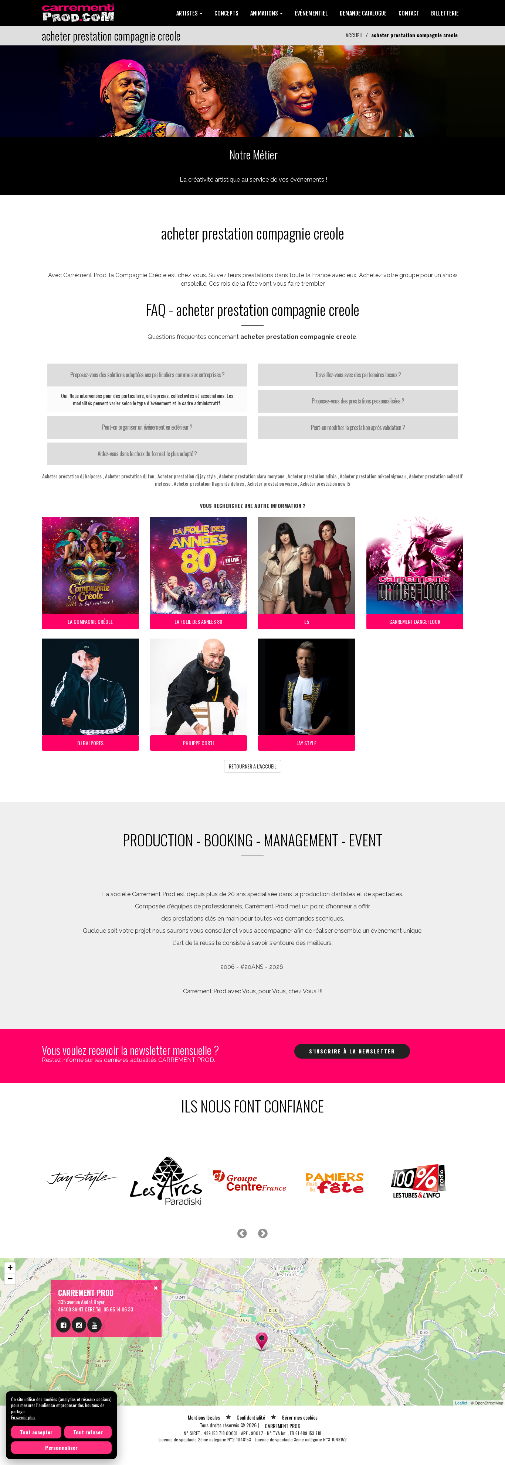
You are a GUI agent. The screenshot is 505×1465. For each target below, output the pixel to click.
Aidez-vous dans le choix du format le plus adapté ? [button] (147, 453)
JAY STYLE (306, 743)
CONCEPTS (226, 13)
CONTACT (409, 13)
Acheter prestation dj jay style (186, 476)
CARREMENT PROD (283, 1426)
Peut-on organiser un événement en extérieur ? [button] (147, 427)
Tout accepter (36, 1432)
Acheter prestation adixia (312, 476)
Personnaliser (61, 1447)
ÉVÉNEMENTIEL (311, 13)
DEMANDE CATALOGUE (363, 13)
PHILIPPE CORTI (198, 743)
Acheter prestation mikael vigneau (373, 476)
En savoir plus (23, 1417)
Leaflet (461, 1403)
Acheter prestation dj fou (129, 476)
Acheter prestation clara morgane (251, 476)
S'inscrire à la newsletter (352, 1051)
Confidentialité (251, 1417)
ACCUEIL (354, 35)
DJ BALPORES (90, 743)
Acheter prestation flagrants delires (209, 483)
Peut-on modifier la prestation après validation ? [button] (358, 427)
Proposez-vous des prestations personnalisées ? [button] (358, 400)
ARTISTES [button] (187, 13)
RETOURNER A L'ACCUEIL (253, 766)
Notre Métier (254, 154)
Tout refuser (88, 1432)
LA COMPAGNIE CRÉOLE (90, 621)
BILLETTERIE (445, 13)
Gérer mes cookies (300, 1417)
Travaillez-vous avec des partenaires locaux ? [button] (358, 374)
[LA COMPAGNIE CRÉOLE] (252, 90)
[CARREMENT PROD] (79, 12)
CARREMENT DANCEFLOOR (414, 621)
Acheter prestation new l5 (325, 483)
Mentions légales (204, 1417)
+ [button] (10, 1267)
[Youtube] (94, 1324)
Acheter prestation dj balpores (72, 476)
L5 (306, 621)
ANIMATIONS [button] (264, 13)
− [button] (10, 1278)
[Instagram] (79, 1324)
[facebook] (63, 1324)
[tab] (147, 375)
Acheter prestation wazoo (272, 483)
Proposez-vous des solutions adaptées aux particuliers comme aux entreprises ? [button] (147, 374)
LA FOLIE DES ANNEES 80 (198, 621)
